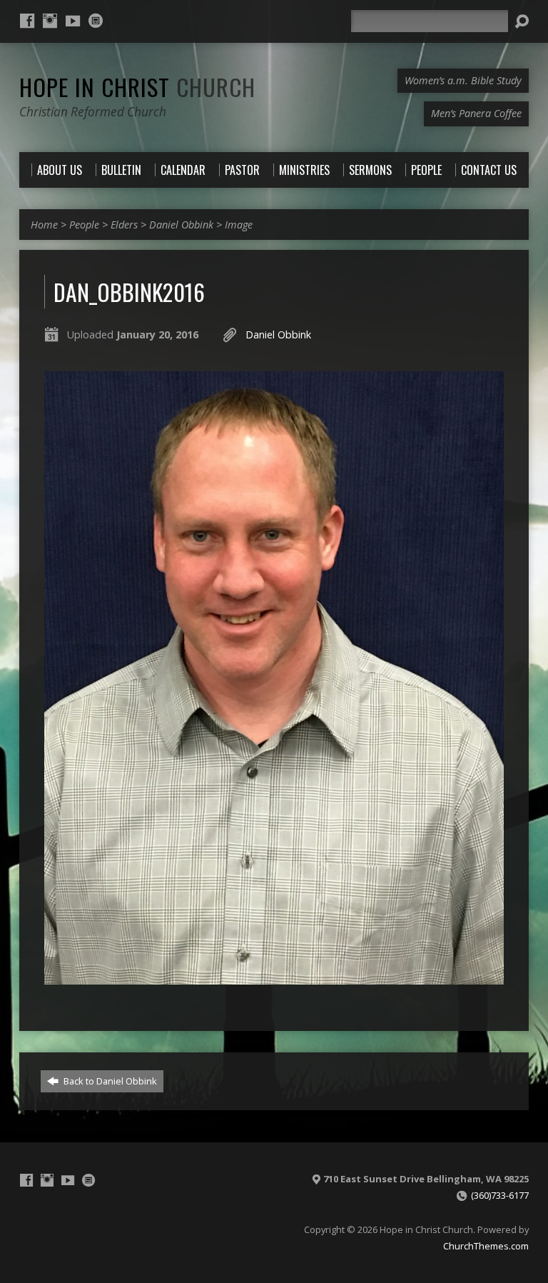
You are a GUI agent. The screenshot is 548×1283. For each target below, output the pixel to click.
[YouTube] (73, 21)
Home (44, 224)
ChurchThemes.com (486, 1245)
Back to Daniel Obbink (109, 1081)
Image (239, 224)
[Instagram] (50, 21)
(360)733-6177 (500, 1195)
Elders (124, 224)
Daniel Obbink (181, 224)
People (84, 224)
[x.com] (95, 21)
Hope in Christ (137, 86)
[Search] (521, 21)
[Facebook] (27, 21)
